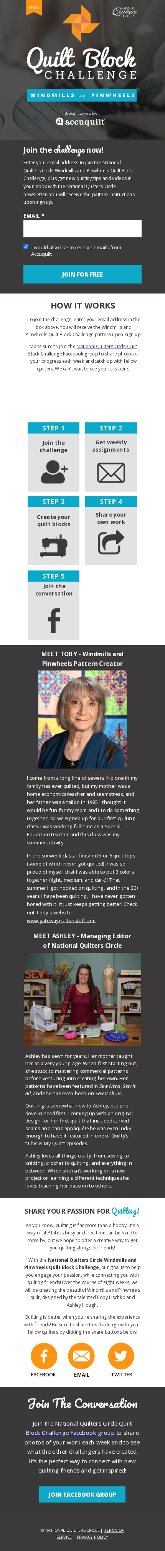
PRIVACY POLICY (93, 1536)
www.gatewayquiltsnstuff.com (61, 920)
